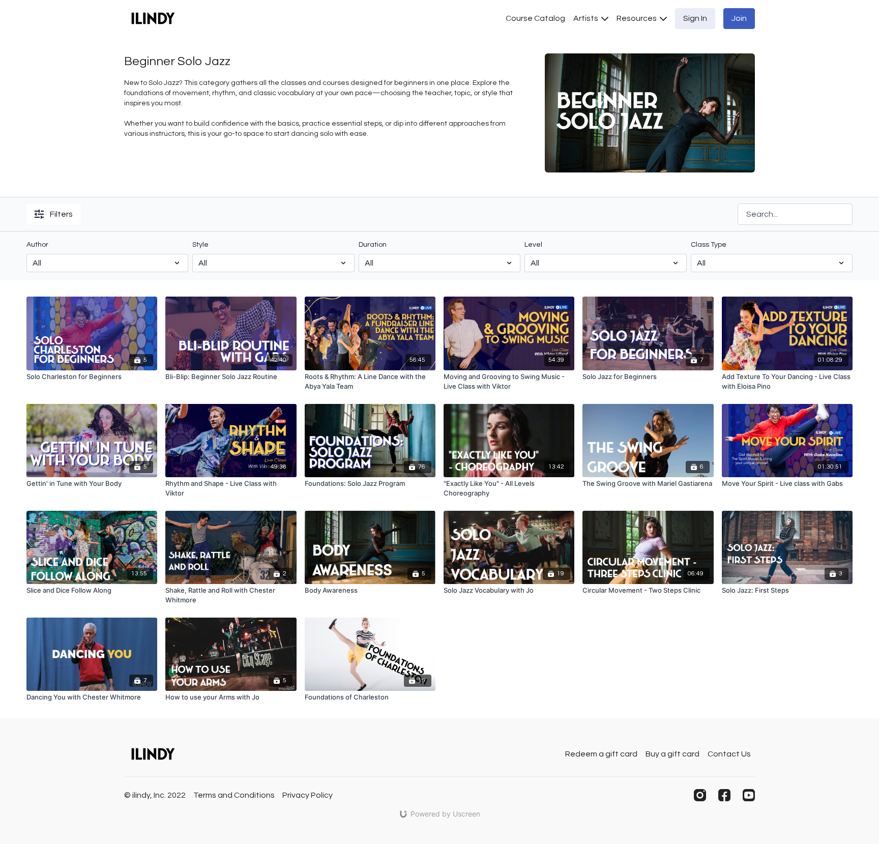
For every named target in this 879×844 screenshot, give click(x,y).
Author (37, 244)
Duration (373, 244)
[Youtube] (749, 795)
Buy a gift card (672, 754)
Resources (637, 18)
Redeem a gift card (601, 754)
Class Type (708, 244)
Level (533, 244)
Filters (61, 214)
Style (200, 244)
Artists (586, 18)
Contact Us (729, 754)
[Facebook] (724, 795)
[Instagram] (700, 795)
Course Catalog (535, 18)
